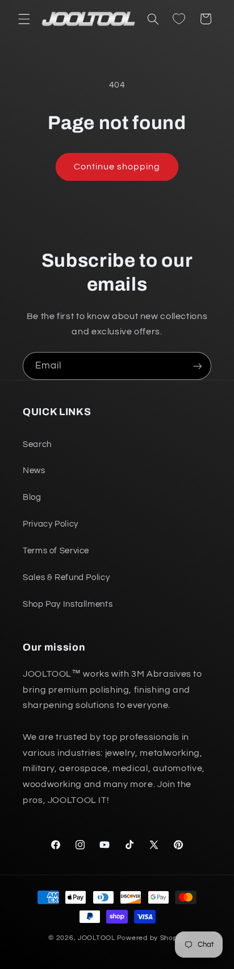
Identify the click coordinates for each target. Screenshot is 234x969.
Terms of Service (56, 550)
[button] (24, 19)
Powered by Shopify (151, 938)
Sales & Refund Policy (66, 577)
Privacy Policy (50, 524)
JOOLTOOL (96, 938)
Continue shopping (117, 166)
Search (37, 444)
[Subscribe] (198, 366)
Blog (32, 497)
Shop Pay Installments (67, 604)
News (34, 470)
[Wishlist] (179, 19)
